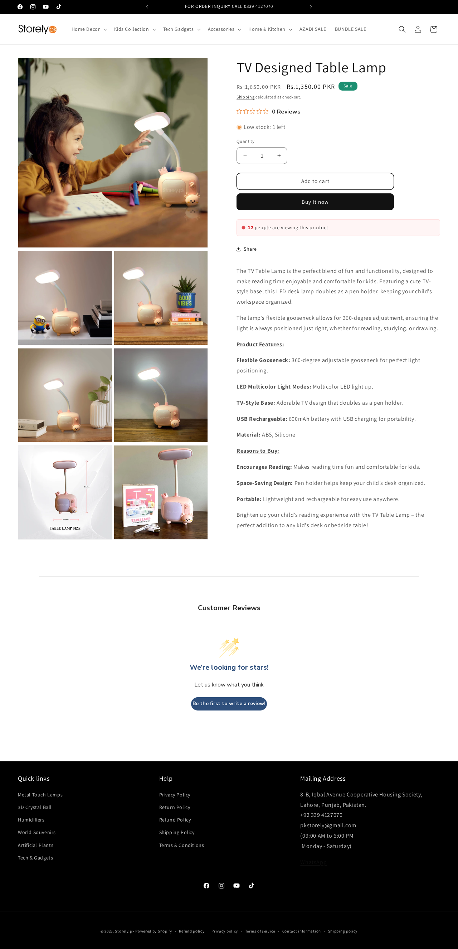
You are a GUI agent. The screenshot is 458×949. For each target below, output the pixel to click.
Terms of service (260, 931)
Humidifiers (31, 819)
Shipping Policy (177, 832)
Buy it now (315, 201)
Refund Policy (175, 819)
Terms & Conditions (181, 845)
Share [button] (250, 249)
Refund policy (191, 931)
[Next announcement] (311, 7)
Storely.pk (124, 931)
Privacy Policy (174, 794)
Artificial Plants (35, 845)
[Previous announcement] (147, 7)
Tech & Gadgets (35, 857)
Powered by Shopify (153, 931)
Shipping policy (343, 931)
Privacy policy (224, 931)
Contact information (301, 931)
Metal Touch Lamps (40, 794)
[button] (88, 29)
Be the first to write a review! (229, 703)
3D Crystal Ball (35, 807)
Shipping (246, 97)
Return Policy (174, 807)
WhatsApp (313, 862)
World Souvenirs (37, 832)
